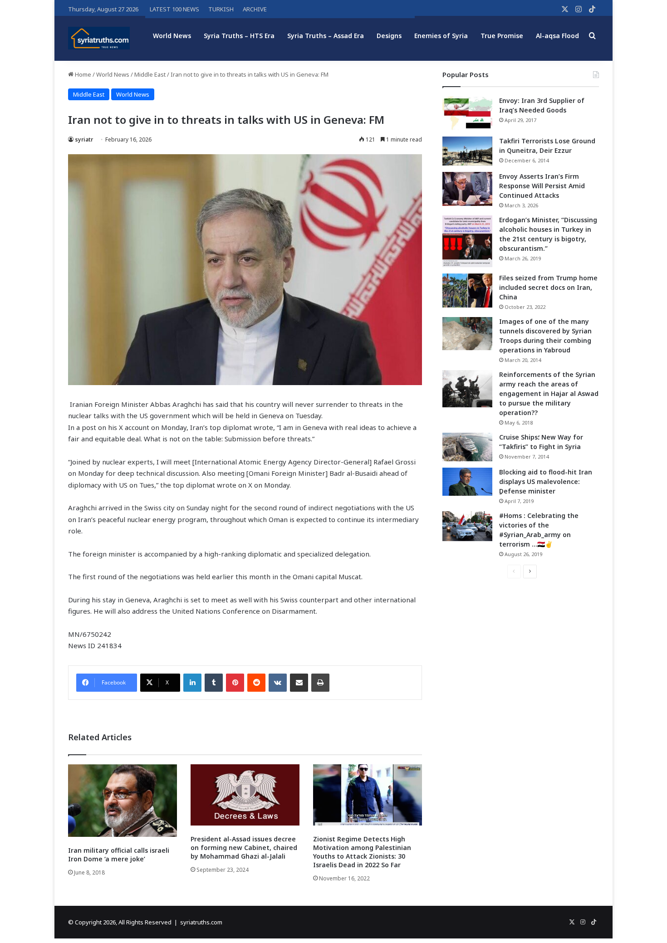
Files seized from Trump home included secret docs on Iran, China (548, 287)
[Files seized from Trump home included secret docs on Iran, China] (467, 291)
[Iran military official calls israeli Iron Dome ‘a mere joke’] (122, 800)
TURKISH (221, 9)
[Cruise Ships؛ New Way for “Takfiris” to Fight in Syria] (467, 447)
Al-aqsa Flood (557, 35)
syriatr (84, 139)
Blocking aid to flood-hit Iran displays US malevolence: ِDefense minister (545, 481)
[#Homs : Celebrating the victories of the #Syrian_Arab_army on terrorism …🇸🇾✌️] (467, 526)
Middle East (150, 74)
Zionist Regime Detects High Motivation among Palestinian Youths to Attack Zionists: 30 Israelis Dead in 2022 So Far (362, 852)
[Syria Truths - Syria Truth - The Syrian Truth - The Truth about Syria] (99, 38)
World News (172, 35)
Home (82, 74)
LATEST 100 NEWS (174, 9)
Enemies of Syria (441, 35)
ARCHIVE (255, 9)
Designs (389, 35)
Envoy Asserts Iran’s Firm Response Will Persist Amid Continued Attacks (542, 186)
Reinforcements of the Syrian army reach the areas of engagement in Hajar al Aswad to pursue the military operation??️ (548, 393)
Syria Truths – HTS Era (239, 35)
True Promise (502, 35)
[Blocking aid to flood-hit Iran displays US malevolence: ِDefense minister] (467, 482)
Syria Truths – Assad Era (325, 35)
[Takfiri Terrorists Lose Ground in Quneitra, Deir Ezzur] (467, 151)
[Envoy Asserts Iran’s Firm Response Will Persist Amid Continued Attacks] (467, 189)
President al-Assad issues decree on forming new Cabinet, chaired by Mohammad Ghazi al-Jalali (244, 847)
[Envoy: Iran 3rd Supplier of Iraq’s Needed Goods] (467, 113)
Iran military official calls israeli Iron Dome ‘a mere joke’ (118, 854)
